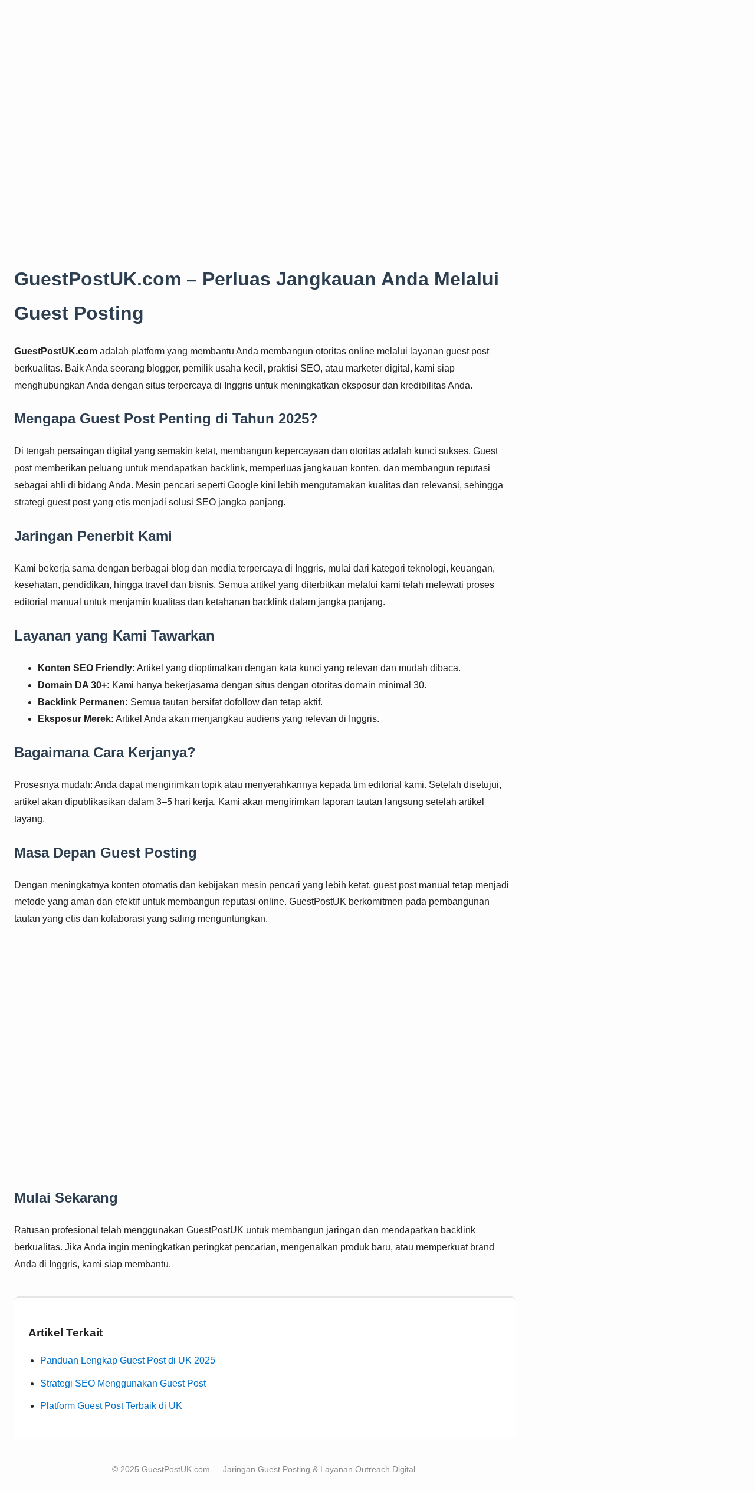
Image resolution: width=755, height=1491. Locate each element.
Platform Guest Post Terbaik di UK (111, 1406)
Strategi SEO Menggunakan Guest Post (123, 1383)
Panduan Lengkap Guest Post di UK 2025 (127, 1360)
